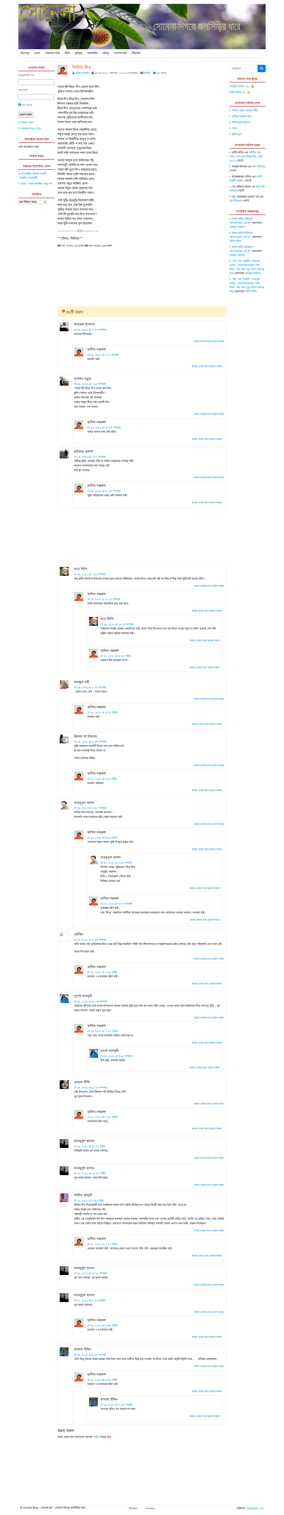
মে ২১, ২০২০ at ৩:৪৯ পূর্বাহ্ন (102, 1379)
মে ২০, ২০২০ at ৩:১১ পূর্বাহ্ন (102, 779)
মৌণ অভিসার (258, 166)
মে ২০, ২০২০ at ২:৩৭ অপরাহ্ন (116, 903)
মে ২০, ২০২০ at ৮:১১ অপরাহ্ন (89, 1300)
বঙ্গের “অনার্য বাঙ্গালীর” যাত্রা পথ (36, 183)
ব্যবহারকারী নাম (26, 75)
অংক (234, 128)
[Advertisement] (142, 275)
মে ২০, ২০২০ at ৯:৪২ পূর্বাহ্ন (115, 656)
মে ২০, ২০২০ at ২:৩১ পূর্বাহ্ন (89, 1200)
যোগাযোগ (150, 1508)
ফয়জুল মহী (81, 682)
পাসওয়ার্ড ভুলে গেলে (31, 128)
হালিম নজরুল (82, 73)
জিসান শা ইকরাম (85, 736)
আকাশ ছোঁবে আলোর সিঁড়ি (245, 110)
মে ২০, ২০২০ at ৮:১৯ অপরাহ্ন (90, 1354)
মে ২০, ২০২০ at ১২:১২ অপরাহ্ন (90, 1273)
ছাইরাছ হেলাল (83, 451)
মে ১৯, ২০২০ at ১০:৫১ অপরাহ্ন (103, 599)
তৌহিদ (78, 934)
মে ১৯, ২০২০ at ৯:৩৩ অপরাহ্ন (90, 741)
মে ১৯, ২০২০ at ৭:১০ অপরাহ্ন (103, 355)
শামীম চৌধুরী (83, 1195)
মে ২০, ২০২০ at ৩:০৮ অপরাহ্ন (116, 1056)
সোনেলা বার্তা (120, 53)
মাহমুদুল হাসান (84, 1141)
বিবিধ (67, 53)
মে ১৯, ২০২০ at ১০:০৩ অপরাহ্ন (90, 1001)
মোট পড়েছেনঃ (67, 245)
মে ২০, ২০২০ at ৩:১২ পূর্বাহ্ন (102, 837)
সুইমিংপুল (236, 134)
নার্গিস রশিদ (235, 241)
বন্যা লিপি (80, 569)
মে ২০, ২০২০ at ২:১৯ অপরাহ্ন (116, 862)
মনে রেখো (26, 105)
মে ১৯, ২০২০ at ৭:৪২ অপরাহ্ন (90, 456)
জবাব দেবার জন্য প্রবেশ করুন (209, 341)
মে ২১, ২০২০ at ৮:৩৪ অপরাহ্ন (116, 1404)
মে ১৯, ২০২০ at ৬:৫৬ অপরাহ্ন (90, 329)
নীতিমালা (136, 53)
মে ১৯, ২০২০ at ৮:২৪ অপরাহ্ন (90, 687)
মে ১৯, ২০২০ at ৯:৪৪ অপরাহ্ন (90, 939)
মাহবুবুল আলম (84, 803)
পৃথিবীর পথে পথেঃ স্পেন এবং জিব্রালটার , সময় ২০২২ (246, 156)
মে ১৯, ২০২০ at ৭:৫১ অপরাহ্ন (90, 574)
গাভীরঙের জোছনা (241, 122)
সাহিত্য (106, 53)
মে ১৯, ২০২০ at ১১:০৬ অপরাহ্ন (90, 1087)
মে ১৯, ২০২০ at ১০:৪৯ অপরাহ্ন (104, 427)
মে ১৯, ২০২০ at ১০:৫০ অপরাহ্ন (104, 491)
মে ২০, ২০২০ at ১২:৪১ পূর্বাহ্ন (89, 1146)
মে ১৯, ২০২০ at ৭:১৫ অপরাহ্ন (90, 384)
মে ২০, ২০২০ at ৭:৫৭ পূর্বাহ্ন (102, 1244)
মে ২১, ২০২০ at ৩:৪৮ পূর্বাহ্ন (102, 1325)
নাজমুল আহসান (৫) (239, 86)
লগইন (96, 1437)
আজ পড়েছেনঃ (94, 245)
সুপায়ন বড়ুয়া (82, 379)
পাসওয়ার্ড (22, 90)
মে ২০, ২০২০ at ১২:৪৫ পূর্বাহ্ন (89, 1173)
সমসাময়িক (92, 53)
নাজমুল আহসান (237, 227)
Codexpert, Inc (255, 1508)
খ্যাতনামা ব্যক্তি (52, 53)
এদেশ (37, 53)
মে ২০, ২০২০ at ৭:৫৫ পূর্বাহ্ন (102, 1031)
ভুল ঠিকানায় (235, 200)
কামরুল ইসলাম (84, 324)
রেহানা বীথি (82, 1082)
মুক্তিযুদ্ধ (78, 53)
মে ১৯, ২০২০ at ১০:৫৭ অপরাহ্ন (117, 624)
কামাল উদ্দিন (82, 1349)
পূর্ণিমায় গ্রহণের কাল (241, 116)
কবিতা (147, 73)
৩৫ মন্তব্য (161, 73)
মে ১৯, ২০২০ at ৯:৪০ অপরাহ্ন (90, 808)
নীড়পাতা (25, 53)
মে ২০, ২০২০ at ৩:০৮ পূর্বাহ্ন (102, 712)
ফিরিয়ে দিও (81, 67)
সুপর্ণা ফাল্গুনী (83, 996)
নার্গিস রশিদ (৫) (237, 92)
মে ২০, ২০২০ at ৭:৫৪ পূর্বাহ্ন (102, 972)
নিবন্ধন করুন (27, 122)
